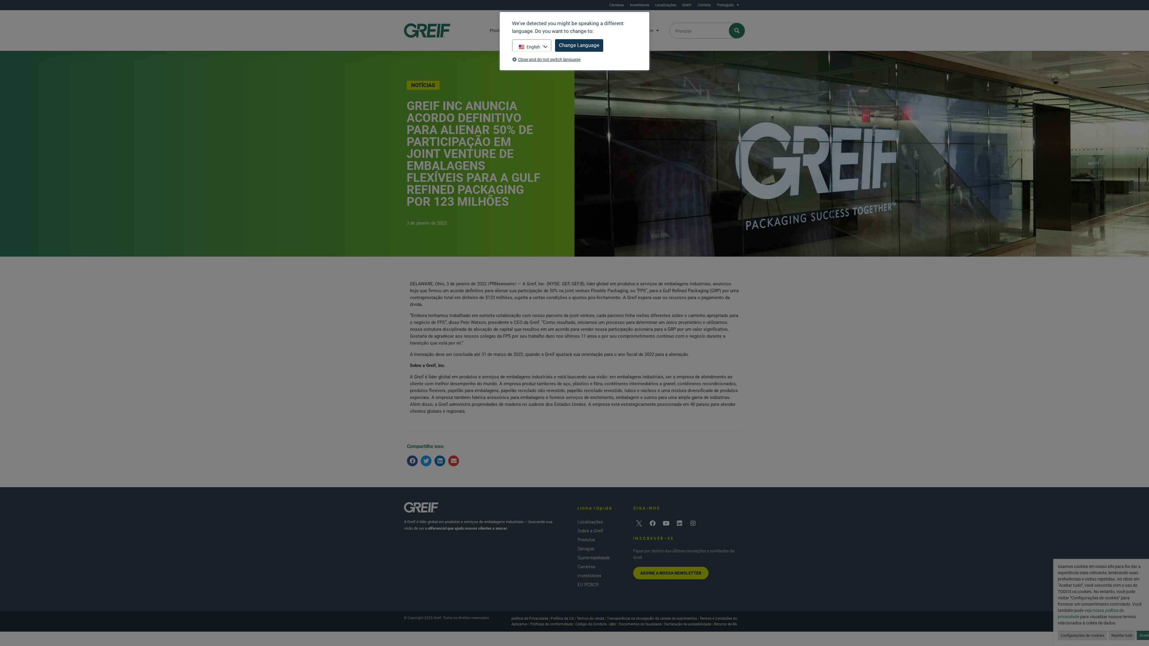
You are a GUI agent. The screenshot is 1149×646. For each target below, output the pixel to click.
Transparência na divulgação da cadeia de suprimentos (652, 618)
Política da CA (562, 618)
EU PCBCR (588, 584)
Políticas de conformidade (551, 624)
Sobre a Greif (590, 531)
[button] (412, 460)
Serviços (585, 548)
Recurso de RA (725, 624)
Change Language (579, 45)
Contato (704, 5)
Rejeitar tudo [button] (1122, 635)
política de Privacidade (529, 618)
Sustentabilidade (593, 557)
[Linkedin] (680, 523)
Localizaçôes (665, 5)
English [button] (533, 47)
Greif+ (687, 5)
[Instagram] (693, 523)
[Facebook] (653, 523)
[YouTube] (666, 523)
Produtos (586, 540)
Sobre (647, 30)
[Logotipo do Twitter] (639, 523)
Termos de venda (590, 618)
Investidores (639, 5)
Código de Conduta (591, 624)
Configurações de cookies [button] (1082, 635)
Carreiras (616, 5)
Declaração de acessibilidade (687, 624)
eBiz (613, 624)
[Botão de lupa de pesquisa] (737, 31)
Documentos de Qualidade (640, 624)
